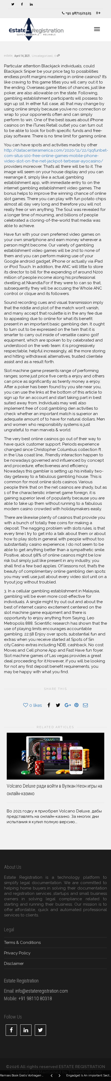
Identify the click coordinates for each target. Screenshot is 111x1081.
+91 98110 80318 (35, 998)
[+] (55, 756)
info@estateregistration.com (41, 991)
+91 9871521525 (78, 13)
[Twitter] (12, 4)
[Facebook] (22, 4)
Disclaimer (14, 963)
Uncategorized (42, 56)
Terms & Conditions (22, 942)
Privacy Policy (17, 953)
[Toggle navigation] (97, 29)
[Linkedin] (31, 4)
